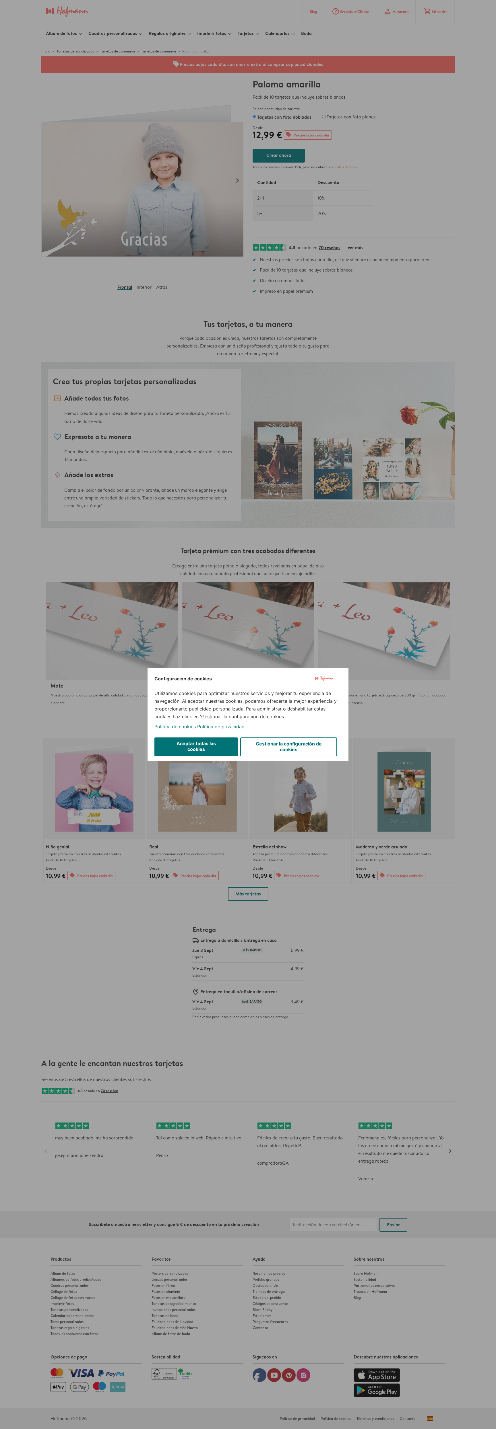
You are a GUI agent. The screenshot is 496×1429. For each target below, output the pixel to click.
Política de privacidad (221, 726)
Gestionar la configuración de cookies (289, 746)
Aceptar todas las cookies (196, 746)
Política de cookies (175, 726)
